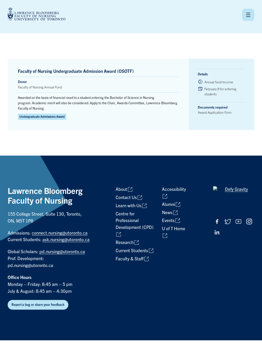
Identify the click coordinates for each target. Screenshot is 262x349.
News (167, 213)
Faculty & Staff (130, 259)
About (121, 189)
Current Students (132, 251)
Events (168, 220)
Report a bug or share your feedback (38, 304)
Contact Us (126, 197)
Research (125, 242)
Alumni (168, 204)
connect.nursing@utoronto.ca (60, 233)
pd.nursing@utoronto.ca (62, 252)
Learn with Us (128, 206)
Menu (248, 15)
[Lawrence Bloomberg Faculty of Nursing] (37, 14)
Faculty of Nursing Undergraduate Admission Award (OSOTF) (76, 71)
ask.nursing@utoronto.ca (66, 240)
